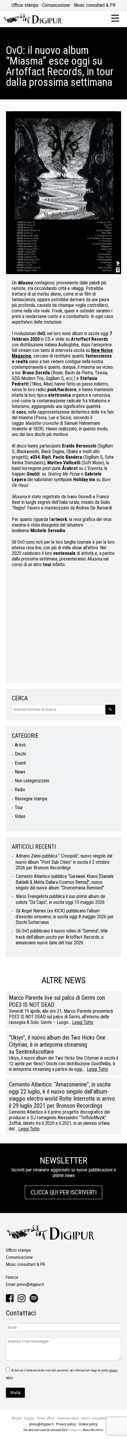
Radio (20, 789)
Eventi (20, 763)
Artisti (20, 745)
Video (20, 816)
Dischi (20, 754)
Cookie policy (88, 1424)
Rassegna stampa (31, 799)
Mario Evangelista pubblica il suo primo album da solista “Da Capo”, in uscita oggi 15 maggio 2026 (60, 899)
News (20, 772)
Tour (19, 807)
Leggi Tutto (82, 1022)
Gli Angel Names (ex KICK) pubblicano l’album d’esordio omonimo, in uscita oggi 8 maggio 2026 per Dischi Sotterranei (65, 916)
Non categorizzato (32, 781)
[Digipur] (32, 22)
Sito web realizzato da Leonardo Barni (46, 1430)
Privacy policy (66, 1424)
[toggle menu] (115, 18)
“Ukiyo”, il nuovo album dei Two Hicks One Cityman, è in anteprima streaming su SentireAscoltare (57, 1044)
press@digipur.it (30, 1284)
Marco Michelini (93, 1430)
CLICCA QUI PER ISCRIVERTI (64, 1192)
